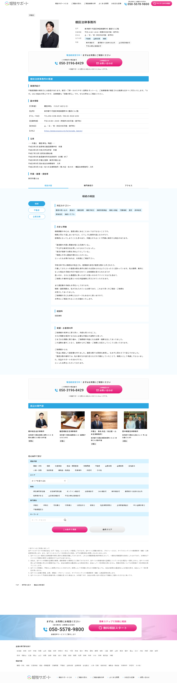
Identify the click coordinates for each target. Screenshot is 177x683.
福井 (126, 651)
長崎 (84, 655)
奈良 (18, 655)
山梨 (116, 651)
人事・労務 (95, 665)
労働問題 (55, 665)
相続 (37, 203)
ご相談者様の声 (90, 3)
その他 (138, 665)
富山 (131, 651)
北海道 (19, 651)
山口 (39, 655)
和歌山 (24, 655)
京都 (146, 651)
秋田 (39, 651)
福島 (49, 651)
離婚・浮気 (20, 665)
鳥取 (44, 655)
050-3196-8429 (71, 63)
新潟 (121, 651)
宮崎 (99, 655)
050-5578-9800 (138, 4)
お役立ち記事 (116, 3)
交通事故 (34, 665)
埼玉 (66, 651)
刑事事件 (124, 665)
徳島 (54, 655)
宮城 (34, 651)
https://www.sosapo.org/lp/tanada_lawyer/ (63, 131)
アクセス (128, 185)
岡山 (34, 655)
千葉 (71, 651)
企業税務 (78, 665)
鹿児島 (105, 655)
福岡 (74, 655)
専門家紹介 (88, 185)
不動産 (36, 210)
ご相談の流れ (76, 3)
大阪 (141, 651)
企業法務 (37, 216)
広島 (29, 655)
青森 (24, 651)
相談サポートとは (61, 3)
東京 (54, 651)
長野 (111, 651)
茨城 (76, 651)
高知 (69, 655)
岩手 (29, 651)
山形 (44, 651)
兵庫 (151, 651)
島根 (49, 655)
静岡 (96, 651)
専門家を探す (26, 585)
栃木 (81, 651)
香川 (59, 655)
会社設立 (86, 665)
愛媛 (64, 655)
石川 (136, 651)
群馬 (86, 651)
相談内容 (48, 185)
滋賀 (156, 651)
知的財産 (104, 665)
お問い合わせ (145, 677)
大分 (94, 655)
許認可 (131, 665)
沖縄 (111, 655)
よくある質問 (104, 3)
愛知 (91, 651)
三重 (106, 651)
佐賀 (79, 655)
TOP (17, 585)
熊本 (89, 655)
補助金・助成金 (114, 665)
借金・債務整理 (44, 665)
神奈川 (60, 651)
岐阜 (101, 651)
